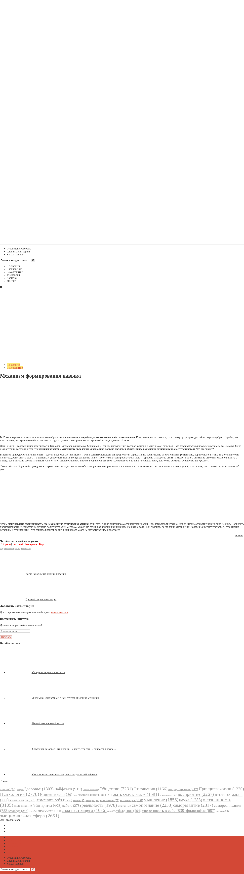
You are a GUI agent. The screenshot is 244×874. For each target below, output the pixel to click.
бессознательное (97, 794)
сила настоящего (84, 810)
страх (111, 811)
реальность (99, 805)
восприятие (196, 794)
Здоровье (39, 788)
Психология (13, 266)
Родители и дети (56, 794)
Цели (77, 795)
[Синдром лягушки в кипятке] (19, 672)
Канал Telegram (15, 831)
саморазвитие (23, 548)
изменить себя (54, 800)
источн (239, 535)
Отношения (150, 788)
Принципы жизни (221, 788)
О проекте (46, 819)
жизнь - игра (23, 800)
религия (124, 806)
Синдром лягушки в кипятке (48, 672)
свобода (18, 811)
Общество (116, 788)
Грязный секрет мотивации (41, 599)
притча (51, 805)
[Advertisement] (122, 410)
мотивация (131, 800)
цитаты (222, 811)
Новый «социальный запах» (48, 723)
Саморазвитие (15, 272)
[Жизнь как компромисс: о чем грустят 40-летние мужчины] (19, 697)
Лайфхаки (68, 789)
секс (33, 811)
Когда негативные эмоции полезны (46, 574)
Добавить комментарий (16, 384)
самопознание (152, 805)
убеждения (128, 811)
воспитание (168, 795)
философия (200, 810)
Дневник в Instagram (18, 828)
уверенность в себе (164, 810)
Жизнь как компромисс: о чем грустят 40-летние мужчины (65, 697)
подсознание (7, 548)
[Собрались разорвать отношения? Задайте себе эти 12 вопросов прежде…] (19, 749)
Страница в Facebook (19, 825)
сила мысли (49, 811)
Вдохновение (14, 269)
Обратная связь (30, 819)
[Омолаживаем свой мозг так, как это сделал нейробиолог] (19, 774)
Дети (20, 790)
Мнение (11, 280)
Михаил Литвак (91, 790)
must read (7, 789)
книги (79, 800)
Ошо (172, 789)
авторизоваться (59, 612)
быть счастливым (136, 794)
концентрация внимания (102, 800)
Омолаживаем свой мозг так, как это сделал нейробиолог (64, 774)
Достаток (12, 277)
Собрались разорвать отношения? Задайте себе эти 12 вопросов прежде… (74, 749)
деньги (222, 794)
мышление (161, 799)
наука (190, 799)
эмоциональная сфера (29, 815)
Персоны (187, 789)
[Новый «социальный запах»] (19, 723)
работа (71, 805)
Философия (13, 274)
